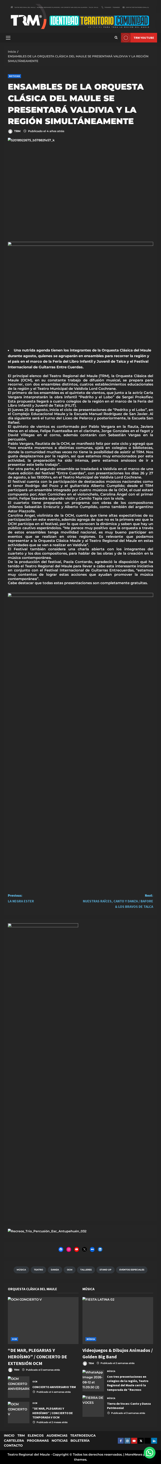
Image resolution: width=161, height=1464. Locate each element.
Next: (118, 901)
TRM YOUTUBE (144, 38)
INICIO (9, 1435)
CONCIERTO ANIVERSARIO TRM (18, 1387)
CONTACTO (13, 1445)
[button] (8, 37)
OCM (14, 1339)
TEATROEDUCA (83, 1435)
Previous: (21, 898)
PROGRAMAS (38, 1440)
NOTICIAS (14, 76)
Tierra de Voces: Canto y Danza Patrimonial (93, 1406)
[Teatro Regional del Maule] (47, 1231)
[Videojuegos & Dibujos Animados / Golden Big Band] (117, 1320)
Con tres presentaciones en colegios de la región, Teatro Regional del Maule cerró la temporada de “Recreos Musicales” (93, 1380)
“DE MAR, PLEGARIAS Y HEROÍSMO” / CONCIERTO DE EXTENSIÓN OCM (37, 1356)
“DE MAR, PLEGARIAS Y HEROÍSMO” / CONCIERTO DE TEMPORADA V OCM (18, 1412)
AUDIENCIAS (57, 1435)
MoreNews (133, 1454)
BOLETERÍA (80, 1440)
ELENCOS (36, 1435)
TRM (16, 131)
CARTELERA (14, 1440)
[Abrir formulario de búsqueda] (116, 37)
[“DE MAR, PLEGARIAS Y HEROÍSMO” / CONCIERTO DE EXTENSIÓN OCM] (43, 1320)
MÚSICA (91, 1339)
